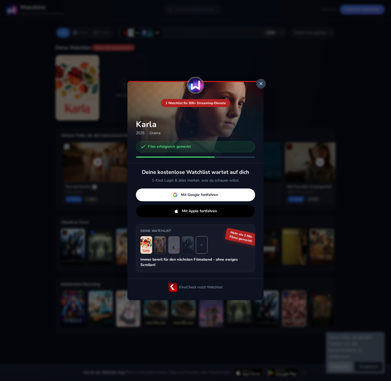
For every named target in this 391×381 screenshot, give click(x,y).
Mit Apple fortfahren (199, 211)
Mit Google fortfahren (199, 194)
